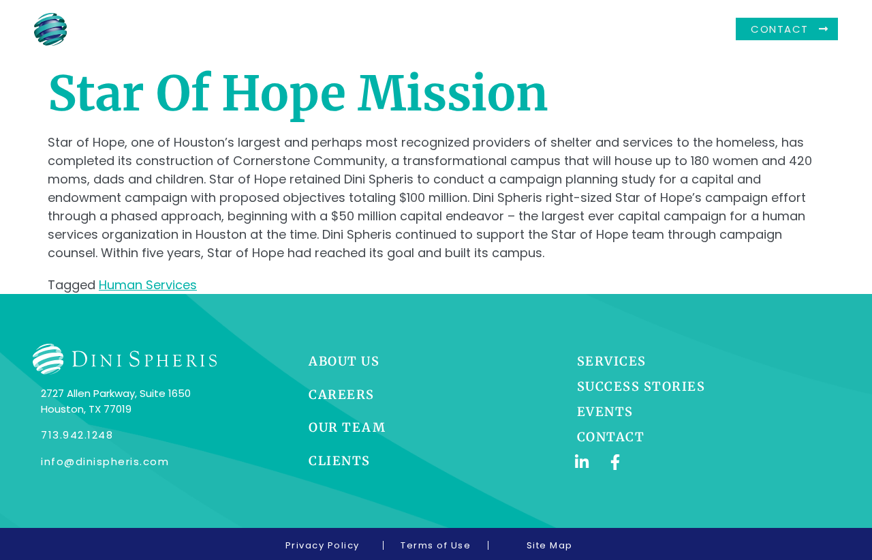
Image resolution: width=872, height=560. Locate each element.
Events (620, 29)
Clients (554, 29)
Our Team (404, 29)
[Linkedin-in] (582, 462)
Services (482, 29)
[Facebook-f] (615, 462)
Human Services (148, 284)
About (334, 29)
